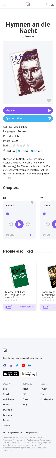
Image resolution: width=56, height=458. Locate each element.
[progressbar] (19, 214)
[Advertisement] (28, 15)
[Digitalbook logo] (28, 4)
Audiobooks (8, 399)
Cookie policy (47, 399)
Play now (10, 110)
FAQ (24, 394)
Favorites (7, 415)
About (25, 389)
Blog (25, 404)
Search (6, 394)
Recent (6, 420)
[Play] (19, 224)
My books (7, 410)
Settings (7, 425)
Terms (43, 394)
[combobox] (48, 4)
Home (6, 389)
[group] (19, 221)
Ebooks (6, 404)
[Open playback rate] (7, 235)
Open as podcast (14, 118)
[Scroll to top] (51, 452)
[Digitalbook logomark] (5, 350)
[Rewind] (11, 224)
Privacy (44, 389)
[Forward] (27, 224)
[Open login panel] (52, 4)
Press (25, 399)
